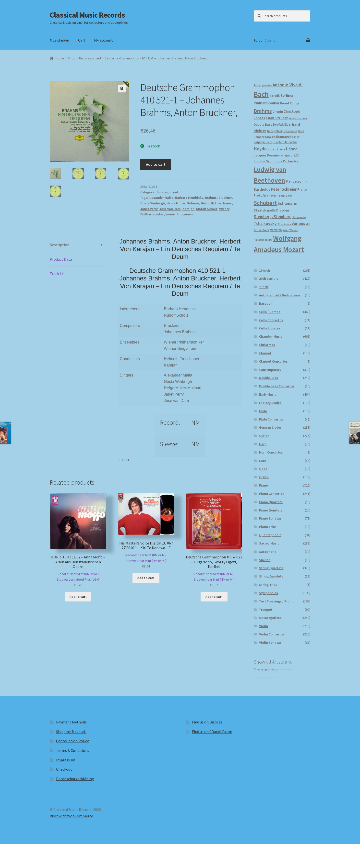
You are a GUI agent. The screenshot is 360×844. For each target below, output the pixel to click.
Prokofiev (261, 195)
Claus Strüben (277, 118)
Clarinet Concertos (273, 361)
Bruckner (225, 197)
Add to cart (156, 164)
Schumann (287, 203)
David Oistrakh (298, 118)
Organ (264, 477)
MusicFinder (60, 40)
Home (60, 58)
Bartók (274, 96)
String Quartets (271, 568)
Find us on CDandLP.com (212, 731)
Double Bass (263, 124)
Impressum (65, 759)
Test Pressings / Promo (276, 601)
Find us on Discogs (207, 722)
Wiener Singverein (179, 214)
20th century (268, 278)
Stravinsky (299, 217)
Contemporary (270, 369)
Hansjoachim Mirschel (281, 142)
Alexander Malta (161, 197)
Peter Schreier (284, 189)
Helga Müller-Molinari (183, 203)
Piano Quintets (270, 510)
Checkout (64, 769)
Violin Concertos (271, 634)
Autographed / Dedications (279, 295)
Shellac (264, 560)
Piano (302, 189)
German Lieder (270, 427)
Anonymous (263, 85)
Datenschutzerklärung (75, 778)
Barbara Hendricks (189, 197)
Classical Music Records (87, 15)
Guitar (264, 435)
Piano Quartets (271, 502)
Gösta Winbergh (152, 203)
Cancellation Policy (72, 740)
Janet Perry (149, 209)
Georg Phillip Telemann (282, 131)
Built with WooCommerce (71, 815)
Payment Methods (71, 722)
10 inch (264, 270)
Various (298, 223)
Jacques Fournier (267, 155)
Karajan (188, 209)
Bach (261, 94)
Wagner (283, 230)
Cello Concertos (271, 320)
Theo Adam (284, 224)
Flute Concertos (271, 419)
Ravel (272, 195)
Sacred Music (269, 543)
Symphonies (268, 593)
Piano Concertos (271, 493)
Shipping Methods (71, 731)
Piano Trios (267, 526)
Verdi (274, 230)
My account (103, 40)
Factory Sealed (270, 402)
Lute (262, 460)
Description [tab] (59, 244)
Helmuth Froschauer (216, 203)
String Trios (268, 584)
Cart (81, 40)
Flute (263, 411)
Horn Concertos (271, 452)
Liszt (294, 155)
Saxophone (267, 551)
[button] (122, 88)
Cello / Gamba (269, 312)
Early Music (267, 394)
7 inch (263, 287)
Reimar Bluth (284, 195)
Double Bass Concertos (276, 386)
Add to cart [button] (78, 596)
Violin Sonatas (270, 642)
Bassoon (265, 303)
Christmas (267, 345)
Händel (292, 149)
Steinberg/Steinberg (273, 216)
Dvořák (278, 124)
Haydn (260, 149)
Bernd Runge (289, 103)
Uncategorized (90, 58)
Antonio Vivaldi (288, 85)
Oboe (263, 468)
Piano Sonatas (270, 518)
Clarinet (265, 353)
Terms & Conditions (72, 750)
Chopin (278, 112)
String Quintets (271, 576)
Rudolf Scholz (206, 209)
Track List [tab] (58, 273)
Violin (263, 626)
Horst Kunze (276, 149)
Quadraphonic (270, 535)
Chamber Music (270, 336)
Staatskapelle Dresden (271, 210)
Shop (71, 58)
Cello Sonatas (269, 328)
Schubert (265, 202)
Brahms (211, 197)
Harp (262, 444)
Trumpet (265, 609)
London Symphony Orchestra (276, 161)
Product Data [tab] (61, 259)
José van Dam (170, 209)
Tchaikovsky (265, 223)
